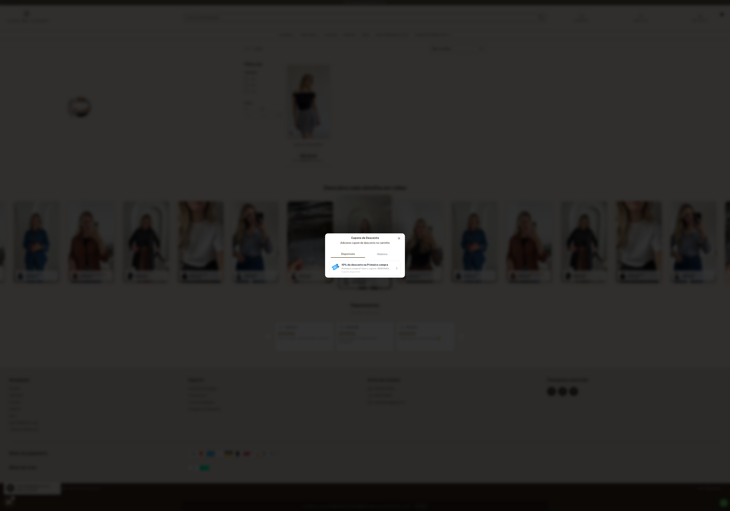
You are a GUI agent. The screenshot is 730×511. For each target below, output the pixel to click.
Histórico (382, 254)
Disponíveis (348, 253)
